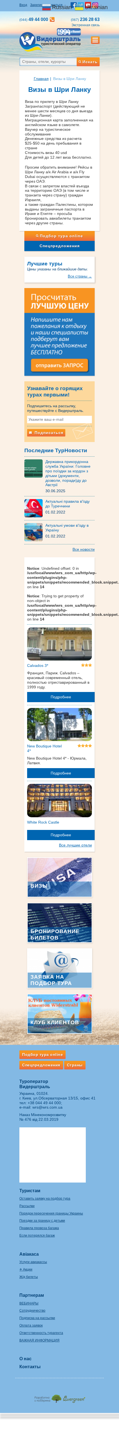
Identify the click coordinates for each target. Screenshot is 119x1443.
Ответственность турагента (41, 1333)
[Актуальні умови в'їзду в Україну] (34, 532)
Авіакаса (29, 1254)
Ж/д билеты (28, 1277)
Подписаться (48, 432)
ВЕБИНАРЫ (28, 1303)
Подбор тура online (61, 236)
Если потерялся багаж (37, 1235)
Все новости (84, 549)
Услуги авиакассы (33, 1262)
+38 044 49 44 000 (44, 1103)
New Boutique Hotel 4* (44, 748)
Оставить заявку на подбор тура (44, 1198)
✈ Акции (25, 1269)
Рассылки (27, 1206)
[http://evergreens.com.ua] (59, 1397)
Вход (23, 5)
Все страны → (80, 276)
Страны (75, 1065)
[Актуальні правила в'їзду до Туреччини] (34, 508)
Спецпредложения (60, 246)
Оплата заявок (31, 1325)
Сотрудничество (32, 1310)
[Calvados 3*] (59, 645)
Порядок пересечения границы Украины (51, 1213)
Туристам (29, 1190)
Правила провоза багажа (39, 1228)
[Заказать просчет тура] (59, 334)
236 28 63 (85, 19)
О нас (25, 1358)
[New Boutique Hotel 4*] (59, 725)
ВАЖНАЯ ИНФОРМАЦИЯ (39, 1340)
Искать (90, 62)
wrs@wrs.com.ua (47, 1107)
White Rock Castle (43, 822)
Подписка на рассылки (37, 1318)
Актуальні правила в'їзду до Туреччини (67, 503)
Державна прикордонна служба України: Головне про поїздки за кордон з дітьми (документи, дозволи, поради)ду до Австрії (67, 473)
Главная (41, 78)
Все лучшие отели (75, 845)
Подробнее (61, 697)
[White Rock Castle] (59, 801)
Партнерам (31, 1295)
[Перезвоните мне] (52, 19)
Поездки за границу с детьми (42, 1221)
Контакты (30, 1366)
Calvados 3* (37, 665)
